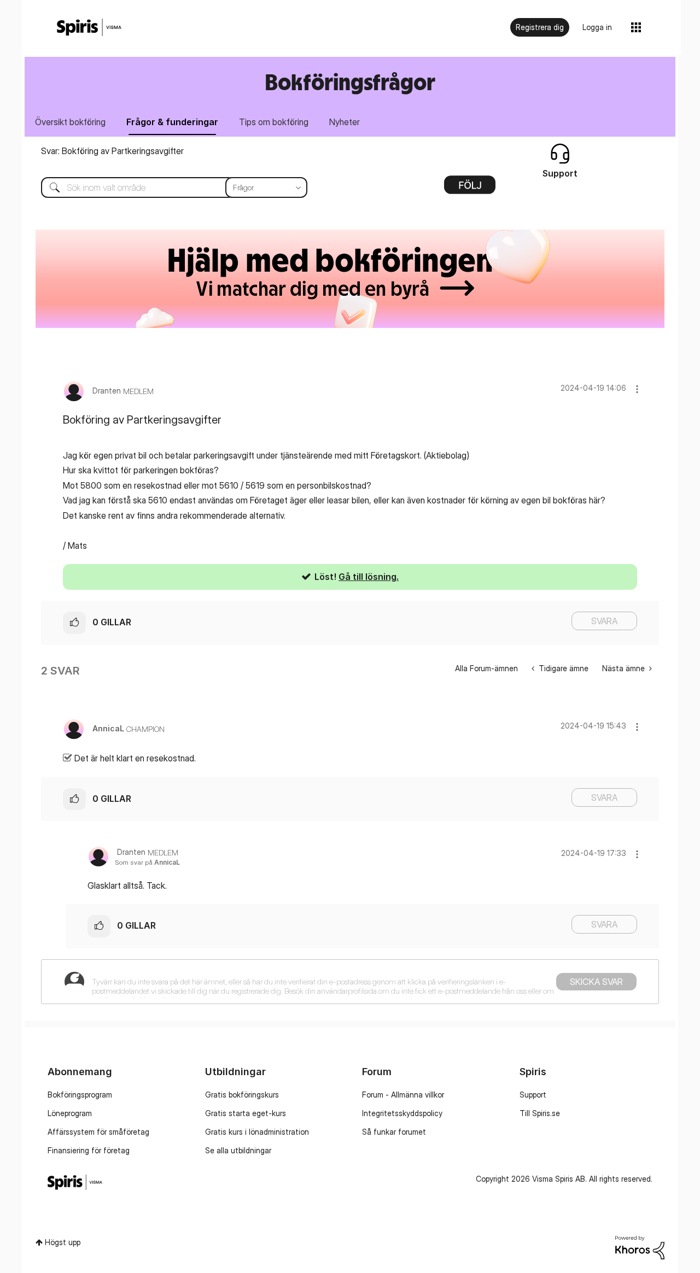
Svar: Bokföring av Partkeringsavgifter (112, 150)
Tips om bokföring (273, 121)
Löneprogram (70, 1113)
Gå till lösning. (369, 576)
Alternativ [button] (469, 189)
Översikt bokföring (70, 121)
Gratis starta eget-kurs (245, 1113)
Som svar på (147, 862)
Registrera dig (540, 27)
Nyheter (344, 121)
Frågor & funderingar (172, 121)
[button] (637, 388)
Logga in (597, 27)
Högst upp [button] (62, 1242)
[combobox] (166, 187)
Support (533, 1094)
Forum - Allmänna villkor (403, 1094)
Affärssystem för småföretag (98, 1131)
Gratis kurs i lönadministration (257, 1131)
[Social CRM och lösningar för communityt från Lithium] (639, 1246)
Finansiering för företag (89, 1150)
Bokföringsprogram (80, 1094)
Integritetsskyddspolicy (402, 1113)
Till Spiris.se (540, 1113)
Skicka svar (596, 981)
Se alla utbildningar (238, 1150)
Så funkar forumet (394, 1131)
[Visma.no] (89, 28)
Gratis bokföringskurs (242, 1094)
